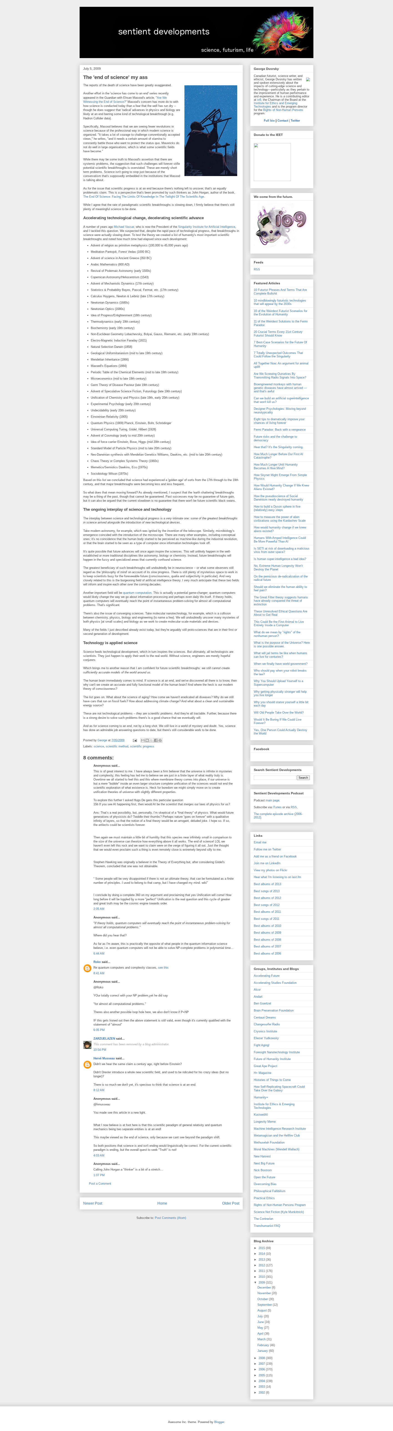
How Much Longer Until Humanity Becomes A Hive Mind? (276, 466)
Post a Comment (100, 1183)
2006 (262, 1369)
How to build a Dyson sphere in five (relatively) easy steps (277, 508)
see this (163, 967)
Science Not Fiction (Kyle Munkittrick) (279, 1212)
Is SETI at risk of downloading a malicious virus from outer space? (282, 550)
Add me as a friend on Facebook (275, 856)
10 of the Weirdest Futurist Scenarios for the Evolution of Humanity (280, 312)
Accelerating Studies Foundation (275, 982)
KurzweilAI (261, 1114)
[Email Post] (134, 740)
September (265, 1304)
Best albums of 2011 (267, 911)
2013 (262, 1259)
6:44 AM (98, 953)
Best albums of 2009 (267, 932)
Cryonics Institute (265, 1031)
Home (162, 1203)
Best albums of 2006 (267, 953)
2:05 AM (98, 909)
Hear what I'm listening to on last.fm (277, 877)
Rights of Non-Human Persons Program (280, 1205)
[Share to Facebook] (156, 740)
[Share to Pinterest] (160, 740)
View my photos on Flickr (270, 870)
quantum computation (137, 592)
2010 (262, 1277)
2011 (262, 1271)
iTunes (277, 807)
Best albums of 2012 (267, 898)
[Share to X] (151, 740)
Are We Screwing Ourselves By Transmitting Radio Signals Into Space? (280, 375)
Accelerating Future (267, 975)
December (264, 1287)
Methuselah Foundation (269, 1142)
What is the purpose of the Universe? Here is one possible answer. (282, 644)
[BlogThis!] (147, 740)
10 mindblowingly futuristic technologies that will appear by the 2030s (280, 302)
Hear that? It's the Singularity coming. (278, 447)
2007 (262, 1363)
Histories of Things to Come (272, 1080)
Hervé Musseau (104, 1058)
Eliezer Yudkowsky (266, 1038)
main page (272, 800)
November (264, 1293)
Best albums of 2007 (267, 946)
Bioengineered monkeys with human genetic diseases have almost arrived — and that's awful (280, 388)
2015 (262, 1248)
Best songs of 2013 (267, 891)
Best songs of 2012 (267, 905)
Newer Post (92, 1203)
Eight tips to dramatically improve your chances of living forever (279, 421)
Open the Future (264, 1177)
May (260, 1327)
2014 (262, 1253)
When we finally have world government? (280, 663)
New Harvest (262, 1156)
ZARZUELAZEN (104, 1038)
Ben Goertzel (262, 1003)
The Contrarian (263, 1218)
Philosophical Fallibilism (269, 1191)
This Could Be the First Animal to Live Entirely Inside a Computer (279, 623)
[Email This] (143, 740)
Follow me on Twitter (267, 849)
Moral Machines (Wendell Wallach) (276, 1149)
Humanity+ (261, 1097)
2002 (262, 1392)
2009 (262, 1282)
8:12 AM (98, 1090)
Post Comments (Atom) (170, 1218)
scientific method (117, 746)
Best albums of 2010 (267, 926)
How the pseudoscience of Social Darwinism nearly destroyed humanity (278, 497)
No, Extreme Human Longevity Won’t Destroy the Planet (278, 567)
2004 (262, 1381)
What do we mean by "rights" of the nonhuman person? (277, 634)
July (260, 1316)
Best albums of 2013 (267, 884)
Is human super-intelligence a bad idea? (280, 559)
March (262, 1339)
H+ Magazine (262, 1073)
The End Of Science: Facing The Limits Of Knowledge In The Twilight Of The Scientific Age (143, 196)
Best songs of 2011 (266, 918)
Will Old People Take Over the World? (279, 712)
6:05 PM (99, 1030)
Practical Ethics (264, 1198)
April (260, 1333)
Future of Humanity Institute (272, 1059)
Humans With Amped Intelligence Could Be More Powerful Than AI (280, 539)
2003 (262, 1386)
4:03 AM (98, 1155)
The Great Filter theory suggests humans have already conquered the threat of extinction (281, 601)
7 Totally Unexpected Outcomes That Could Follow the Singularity (278, 354)
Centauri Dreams (265, 1017)
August (262, 1310)
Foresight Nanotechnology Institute (277, 1052)
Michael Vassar (124, 226)
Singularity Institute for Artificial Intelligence (206, 226)
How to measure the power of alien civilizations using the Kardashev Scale (280, 518)
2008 (262, 1358)
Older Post (230, 1203)
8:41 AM (98, 973)
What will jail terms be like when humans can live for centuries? (280, 654)
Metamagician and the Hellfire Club (277, 1135)
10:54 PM (99, 1049)
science (99, 746)
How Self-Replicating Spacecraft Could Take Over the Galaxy (279, 1088)
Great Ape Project (265, 1066)
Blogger (219, 1422)
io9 (259, 99)
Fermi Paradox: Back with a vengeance (280, 429)
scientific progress (142, 746)
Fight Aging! (262, 1045)
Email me (260, 842)
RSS (257, 269)
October (263, 1299)
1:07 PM (99, 1175)
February (263, 1345)
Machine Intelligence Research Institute (280, 1128)
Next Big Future (264, 1163)
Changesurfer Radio (267, 1024)
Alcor (257, 989)
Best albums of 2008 (267, 939)
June (261, 1322)
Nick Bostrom (263, 1170)
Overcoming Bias (265, 1184)
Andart (258, 996)
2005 (262, 1375)
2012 (262, 1265)
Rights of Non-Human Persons (283, 110)
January (263, 1350)
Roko (97, 962)
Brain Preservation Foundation (274, 1010)
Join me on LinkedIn (267, 863)
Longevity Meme (265, 1121)
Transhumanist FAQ (267, 1225)
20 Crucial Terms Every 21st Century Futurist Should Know (278, 333)
